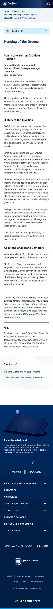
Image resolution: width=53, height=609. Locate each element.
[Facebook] (13, 462)
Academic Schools (15, 517)
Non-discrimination (23, 577)
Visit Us (16, 472)
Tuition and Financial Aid (19, 524)
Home (6, 11)
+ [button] (45, 483)
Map (24, 582)
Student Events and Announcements (20, 18)
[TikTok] (33, 462)
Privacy (9, 577)
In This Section (15, 31)
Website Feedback (36, 582)
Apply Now (35, 472)
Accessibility (39, 577)
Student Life (17, 11)
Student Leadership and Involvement (20, 14)
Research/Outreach (16, 504)
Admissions (10, 497)
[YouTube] (39, 462)
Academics (10, 490)
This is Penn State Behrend (20, 483)
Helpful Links (12, 531)
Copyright (15, 582)
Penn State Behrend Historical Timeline (24, 377)
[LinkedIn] (26, 462)
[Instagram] (20, 462)
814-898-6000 (42, 546)
